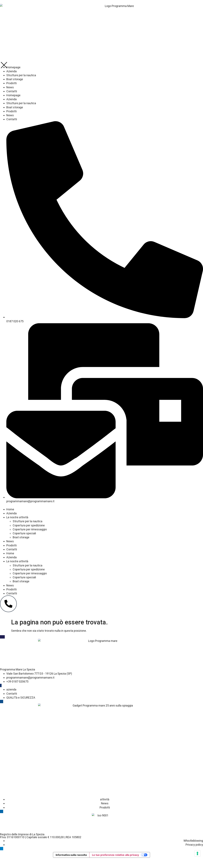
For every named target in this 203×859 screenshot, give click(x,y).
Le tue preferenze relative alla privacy (115, 854)
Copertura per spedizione (29, 525)
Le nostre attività (17, 517)
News (10, 541)
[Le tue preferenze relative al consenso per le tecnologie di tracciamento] (197, 853)
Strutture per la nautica (27, 521)
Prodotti (11, 545)
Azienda (11, 513)
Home (10, 509)
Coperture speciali (24, 533)
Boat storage (21, 537)
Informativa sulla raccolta (71, 854)
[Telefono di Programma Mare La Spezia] (8, 603)
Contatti (11, 549)
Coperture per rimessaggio (30, 529)
